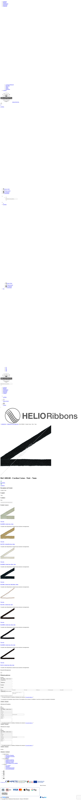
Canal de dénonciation (10, 767)
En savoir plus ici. (29, 697)
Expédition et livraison (10, 756)
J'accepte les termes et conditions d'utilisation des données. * (17, 697)
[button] (40, 146)
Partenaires (8, 89)
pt (6, 367)
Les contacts (8, 765)
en (6, 369)
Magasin (4, 2)
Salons (7, 87)
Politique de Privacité (10, 761)
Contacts (5, 90)
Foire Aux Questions (10, 755)
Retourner (3, 751)
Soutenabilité (5, 3)
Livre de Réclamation (10, 768)
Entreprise (8, 766)
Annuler (2, 701)
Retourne (7, 757)
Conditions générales (10, 759)
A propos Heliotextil (10, 84)
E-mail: (2, 687)
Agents (7, 88)
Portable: (2, 684)
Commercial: (3, 680)
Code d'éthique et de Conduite (12, 763)
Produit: (2, 677)
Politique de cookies (10, 762)
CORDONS (3, 424)
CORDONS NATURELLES (13, 424)
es (6, 368)
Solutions (5, 1)
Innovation (5, 4)
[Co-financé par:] (24, 782)
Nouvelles (8, 85)
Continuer (7, 751)
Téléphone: (3, 682)
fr (6, 370)
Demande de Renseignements (6, 502)
